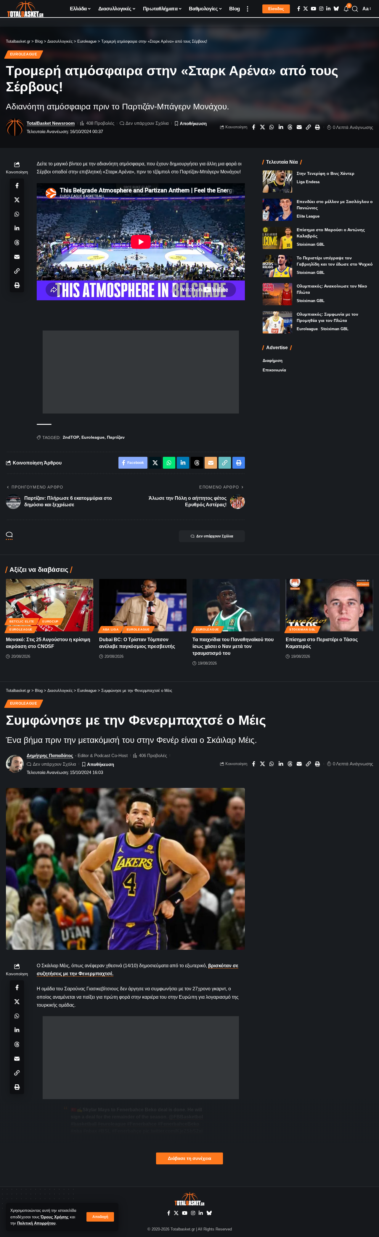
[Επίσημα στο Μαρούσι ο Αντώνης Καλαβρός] (277, 238)
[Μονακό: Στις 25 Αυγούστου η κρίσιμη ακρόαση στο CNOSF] (49, 605)
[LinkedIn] (328, 9)
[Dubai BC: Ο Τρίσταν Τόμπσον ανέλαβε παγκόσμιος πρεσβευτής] (143, 605)
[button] (100, 1217)
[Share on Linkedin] (281, 127)
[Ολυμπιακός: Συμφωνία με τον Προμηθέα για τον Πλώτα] (277, 322)
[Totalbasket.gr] (25, 9)
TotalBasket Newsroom (51, 123)
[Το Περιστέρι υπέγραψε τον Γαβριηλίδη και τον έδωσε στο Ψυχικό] (277, 266)
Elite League (308, 216)
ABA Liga (111, 629)
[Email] (299, 127)
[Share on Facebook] (253, 127)
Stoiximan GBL (311, 244)
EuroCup (50, 621)
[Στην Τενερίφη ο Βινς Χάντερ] (277, 181)
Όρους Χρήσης (55, 1217)
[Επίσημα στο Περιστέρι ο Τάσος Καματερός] (329, 605)
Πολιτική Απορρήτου (36, 1223)
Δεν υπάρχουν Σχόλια (147, 123)
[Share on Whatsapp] (272, 127)
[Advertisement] (141, 372)
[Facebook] (299, 9)
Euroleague (23, 54)
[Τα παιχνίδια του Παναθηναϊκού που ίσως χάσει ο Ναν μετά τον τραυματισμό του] (236, 605)
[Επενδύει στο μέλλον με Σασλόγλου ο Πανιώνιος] (277, 210)
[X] (305, 9)
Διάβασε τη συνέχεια (189, 1158)
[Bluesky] (336, 9)
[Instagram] (321, 9)
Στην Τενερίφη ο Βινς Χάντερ (325, 173)
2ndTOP (71, 437)
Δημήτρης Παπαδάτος (50, 755)
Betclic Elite (21, 621)
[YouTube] (313, 9)
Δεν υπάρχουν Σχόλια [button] (214, 536)
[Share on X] (262, 127)
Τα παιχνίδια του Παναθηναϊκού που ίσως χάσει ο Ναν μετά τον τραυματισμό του (233, 646)
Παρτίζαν (116, 437)
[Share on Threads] (290, 127)
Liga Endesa (308, 182)
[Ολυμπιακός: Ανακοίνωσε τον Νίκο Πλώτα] (277, 294)
